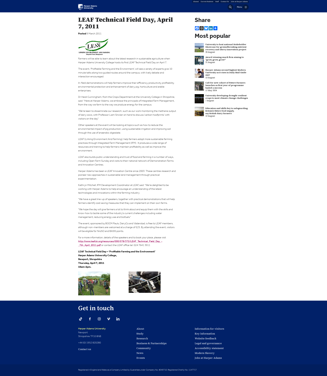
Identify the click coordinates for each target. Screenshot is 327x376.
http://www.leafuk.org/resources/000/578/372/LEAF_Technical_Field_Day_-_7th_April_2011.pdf (120, 243)
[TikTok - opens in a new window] (81, 319)
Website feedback (205, 338)
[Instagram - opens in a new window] (99, 319)
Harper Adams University (92, 328)
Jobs (239, 2)
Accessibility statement (209, 348)
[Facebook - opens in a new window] (90, 319)
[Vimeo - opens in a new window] (109, 319)
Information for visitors (209, 329)
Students (207, 2)
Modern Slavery (205, 353)
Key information (205, 333)
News (139, 353)
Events (140, 358)
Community (143, 348)
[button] (230, 7)
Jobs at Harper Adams (208, 358)
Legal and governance (208, 343)
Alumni (196, 2)
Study (140, 333)
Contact (225, 2)
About (140, 329)
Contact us (84, 349)
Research (142, 338)
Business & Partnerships (151, 343)
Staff (217, 2)
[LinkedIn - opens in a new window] (118, 319)
